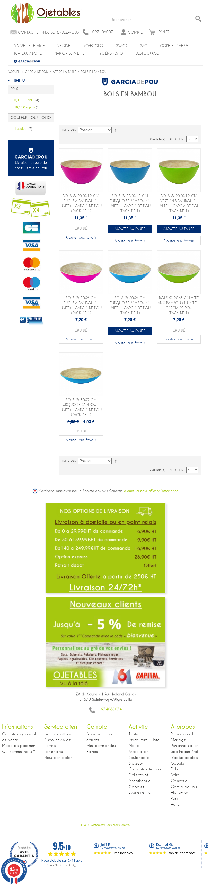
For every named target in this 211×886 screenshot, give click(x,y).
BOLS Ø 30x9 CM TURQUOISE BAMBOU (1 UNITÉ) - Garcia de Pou (81, 407)
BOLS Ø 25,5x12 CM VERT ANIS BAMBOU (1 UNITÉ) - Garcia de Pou (178, 203)
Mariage (178, 739)
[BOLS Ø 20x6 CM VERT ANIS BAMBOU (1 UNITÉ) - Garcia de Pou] (179, 272)
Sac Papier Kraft (185, 751)
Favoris (92, 751)
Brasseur (136, 763)
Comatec (179, 780)
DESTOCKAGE (147, 53)
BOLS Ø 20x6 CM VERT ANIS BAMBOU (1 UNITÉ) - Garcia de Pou (179, 305)
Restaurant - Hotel (144, 739)
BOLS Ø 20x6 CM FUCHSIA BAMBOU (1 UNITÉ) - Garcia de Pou (81, 305)
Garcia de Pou (27, 61)
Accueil (14, 71)
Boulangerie (139, 757)
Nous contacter (58, 757)
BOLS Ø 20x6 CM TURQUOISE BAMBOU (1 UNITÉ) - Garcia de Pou (130, 305)
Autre (175, 804)
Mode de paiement (19, 745)
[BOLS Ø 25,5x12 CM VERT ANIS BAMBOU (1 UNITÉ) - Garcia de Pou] (179, 170)
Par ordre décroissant (116, 130)
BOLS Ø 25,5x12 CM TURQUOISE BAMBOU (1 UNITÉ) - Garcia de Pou (130, 203)
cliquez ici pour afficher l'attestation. (151, 491)
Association (138, 751)
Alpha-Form (180, 792)
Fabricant (179, 769)
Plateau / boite (28, 53)
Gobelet (178, 763)
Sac (143, 45)
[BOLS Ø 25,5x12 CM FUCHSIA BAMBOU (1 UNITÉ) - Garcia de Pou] (81, 170)
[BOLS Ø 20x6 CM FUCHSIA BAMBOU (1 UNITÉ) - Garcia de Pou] (81, 272)
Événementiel (140, 792)
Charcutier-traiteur (145, 769)
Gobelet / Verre (174, 45)
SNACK (121, 45)
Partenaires (54, 751)
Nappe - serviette (69, 53)
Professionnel (182, 734)
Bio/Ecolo (93, 45)
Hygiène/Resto (110, 53)
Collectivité (139, 774)
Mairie (134, 745)
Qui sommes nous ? (18, 751)
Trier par (69, 130)
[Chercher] (198, 19)
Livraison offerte (58, 734)
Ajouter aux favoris (81, 237)
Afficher (176, 139)
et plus (27, 107)
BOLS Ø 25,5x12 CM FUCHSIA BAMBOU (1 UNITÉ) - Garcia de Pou (81, 203)
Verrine (63, 45)
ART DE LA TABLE (64, 71)
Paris (175, 798)
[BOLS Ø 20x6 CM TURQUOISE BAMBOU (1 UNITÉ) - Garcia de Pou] (130, 272)
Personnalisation (185, 745)
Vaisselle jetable (29, 45)
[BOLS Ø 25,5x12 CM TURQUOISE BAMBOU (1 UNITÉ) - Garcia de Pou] (130, 170)
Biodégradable (184, 757)
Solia (175, 774)
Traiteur (135, 734)
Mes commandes (101, 745)
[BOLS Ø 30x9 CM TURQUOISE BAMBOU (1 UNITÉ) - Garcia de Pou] (81, 374)
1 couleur (23, 128)
